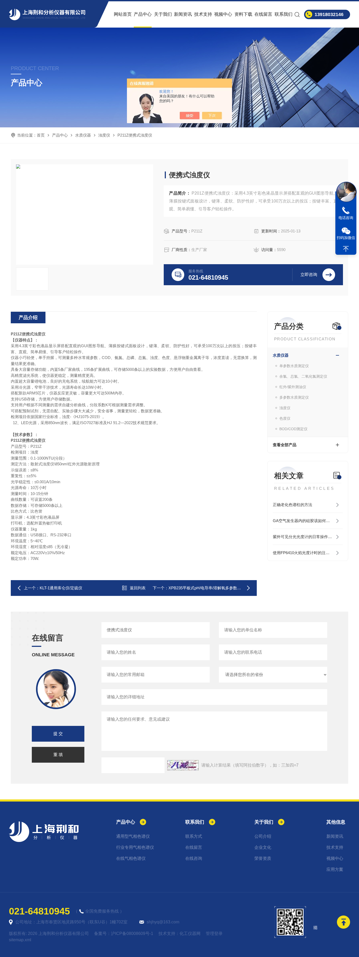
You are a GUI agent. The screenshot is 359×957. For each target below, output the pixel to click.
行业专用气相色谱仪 (135, 847)
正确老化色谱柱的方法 (292, 504)
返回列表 (138, 588)
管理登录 (214, 933)
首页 (41, 135)
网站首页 (123, 14)
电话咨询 (346, 218)
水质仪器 (83, 135)
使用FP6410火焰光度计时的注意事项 (305, 552)
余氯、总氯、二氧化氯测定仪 (303, 376)
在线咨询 (193, 858)
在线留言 (263, 14)
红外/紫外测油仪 (292, 387)
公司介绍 (262, 836)
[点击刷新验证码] (183, 765)
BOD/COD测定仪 (293, 429)
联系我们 (284, 14)
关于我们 (163, 14)
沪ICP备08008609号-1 (132, 933)
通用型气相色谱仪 (133, 836)
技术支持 (203, 14)
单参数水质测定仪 (294, 366)
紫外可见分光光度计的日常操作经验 (304, 536)
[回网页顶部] (346, 249)
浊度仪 (104, 135)
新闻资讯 (183, 14)
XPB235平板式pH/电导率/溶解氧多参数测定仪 (208, 588)
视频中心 (223, 14)
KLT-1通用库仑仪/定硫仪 (61, 588)
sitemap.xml (20, 940)
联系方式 (193, 836)
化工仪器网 (190, 933)
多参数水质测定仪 (294, 397)
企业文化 (262, 847)
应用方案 (334, 869)
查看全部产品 (284, 445)
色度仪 (284, 418)
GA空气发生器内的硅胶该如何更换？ (305, 520)
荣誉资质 (262, 858)
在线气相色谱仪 (131, 858)
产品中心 (143, 14)
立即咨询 (308, 274)
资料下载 (243, 14)
